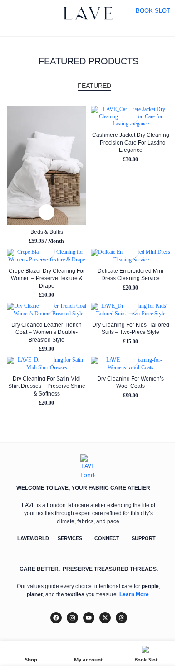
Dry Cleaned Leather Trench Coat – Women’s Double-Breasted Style (46, 332)
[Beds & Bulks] (46, 165)
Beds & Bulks (46, 232)
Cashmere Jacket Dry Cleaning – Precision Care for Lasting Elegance (130, 142)
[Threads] (121, 617)
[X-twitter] (105, 617)
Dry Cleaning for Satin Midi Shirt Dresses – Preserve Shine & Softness (46, 386)
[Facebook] (56, 617)
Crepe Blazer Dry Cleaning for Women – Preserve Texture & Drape (47, 278)
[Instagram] (72, 617)
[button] (46, 212)
